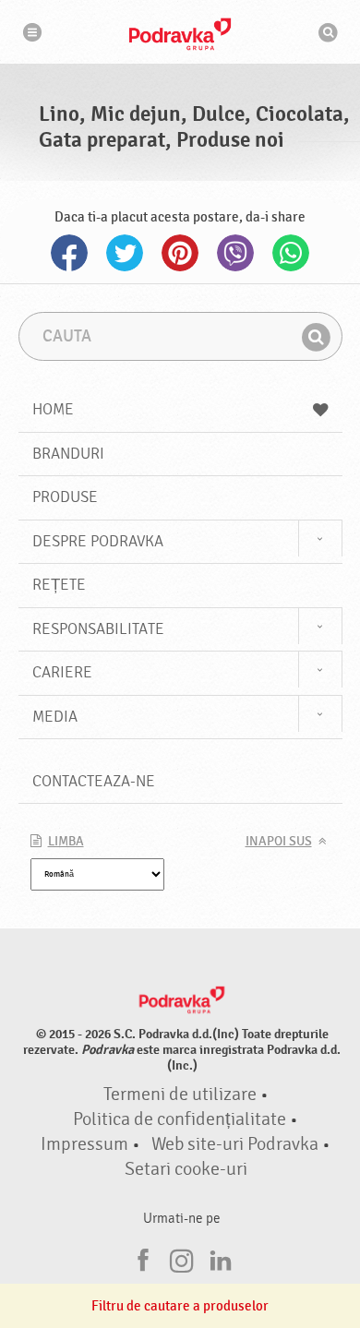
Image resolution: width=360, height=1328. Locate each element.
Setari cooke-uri (186, 1169)
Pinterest (180, 252)
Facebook (69, 252)
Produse (65, 497)
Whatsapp (290, 252)
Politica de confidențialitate (179, 1119)
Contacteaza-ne (93, 781)
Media (55, 716)
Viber (235, 252)
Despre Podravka (97, 541)
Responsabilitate (98, 629)
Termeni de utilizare (180, 1094)
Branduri (68, 453)
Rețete (59, 584)
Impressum (84, 1144)
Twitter (124, 252)
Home (53, 409)
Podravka (180, 34)
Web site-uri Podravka (234, 1144)
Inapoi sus (279, 841)
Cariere (62, 672)
